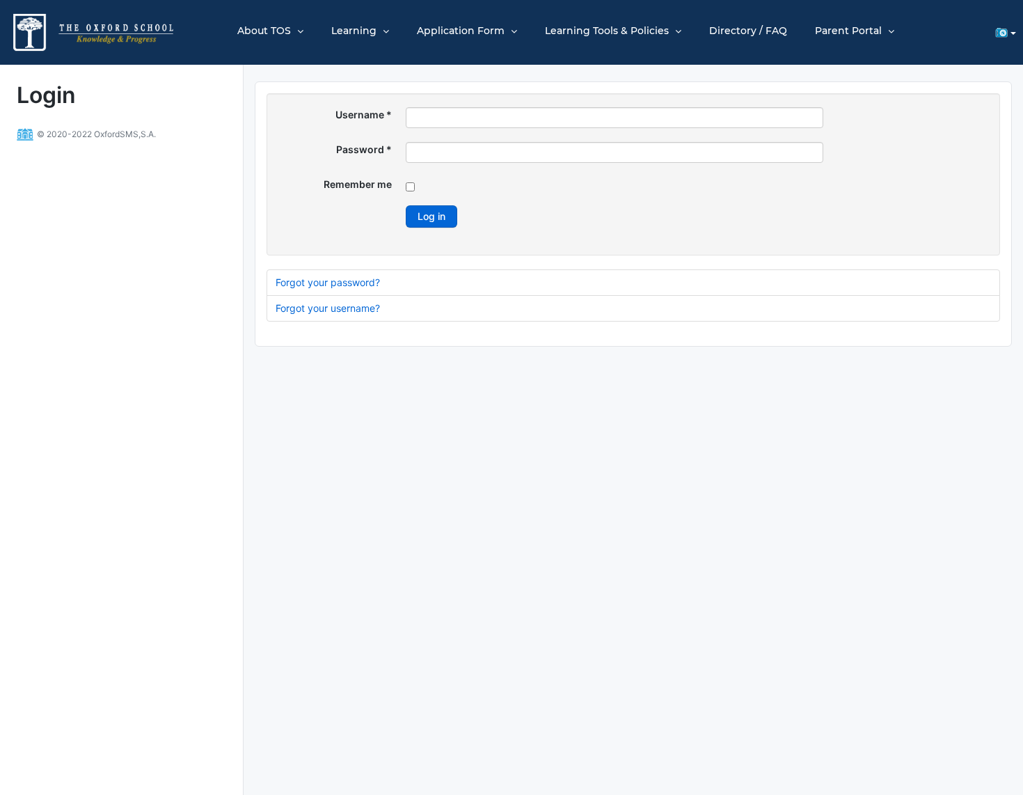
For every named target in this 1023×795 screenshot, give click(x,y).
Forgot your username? (328, 308)
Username (363, 114)
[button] (1003, 32)
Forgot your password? (328, 282)
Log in (431, 216)
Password (364, 149)
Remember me (358, 184)
